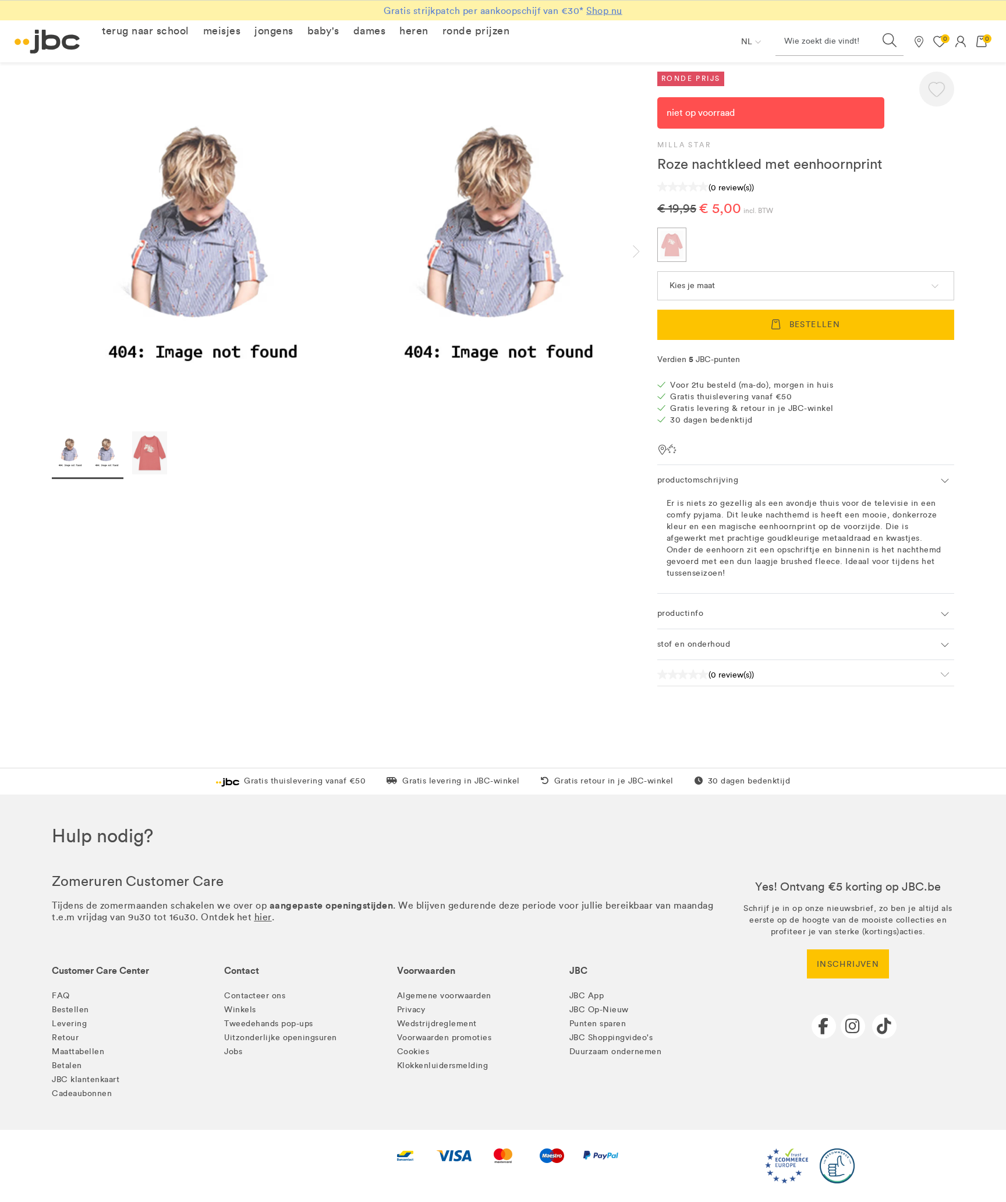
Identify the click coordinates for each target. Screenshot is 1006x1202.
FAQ (61, 996)
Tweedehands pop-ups (268, 1024)
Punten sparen (597, 1024)
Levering (69, 1024)
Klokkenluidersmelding (442, 1065)
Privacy (411, 1010)
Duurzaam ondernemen (615, 1051)
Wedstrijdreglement (437, 1024)
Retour (65, 1038)
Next (645, 251)
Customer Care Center (100, 970)
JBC (578, 970)
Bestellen (70, 1010)
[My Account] (960, 41)
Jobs (233, 1051)
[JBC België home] (47, 41)
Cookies (413, 1051)
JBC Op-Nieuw (599, 1010)
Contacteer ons (254, 996)
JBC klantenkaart (85, 1079)
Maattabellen (78, 1051)
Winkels (240, 1010)
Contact (241, 970)
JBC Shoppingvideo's (611, 1038)
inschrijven (848, 964)
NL (746, 42)
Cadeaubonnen (82, 1093)
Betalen (67, 1065)
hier (263, 917)
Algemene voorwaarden (444, 996)
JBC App (586, 996)
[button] (145, 30)
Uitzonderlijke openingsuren (280, 1038)
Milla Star (684, 145)
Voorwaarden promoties (444, 1038)
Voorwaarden (426, 970)
